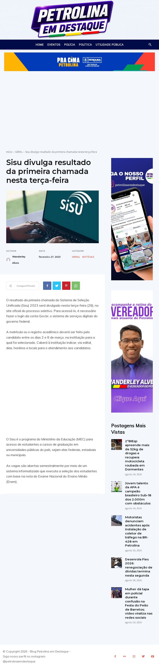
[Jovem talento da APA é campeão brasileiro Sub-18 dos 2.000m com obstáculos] (116, 486)
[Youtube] (152, 656)
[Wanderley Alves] (9, 260)
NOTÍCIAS (88, 257)
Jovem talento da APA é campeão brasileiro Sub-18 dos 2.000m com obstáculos (138, 493)
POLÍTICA (85, 44)
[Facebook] (47, 286)
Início (9, 152)
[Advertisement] (79, 107)
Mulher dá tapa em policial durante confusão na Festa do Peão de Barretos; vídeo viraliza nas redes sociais (138, 603)
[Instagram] (133, 656)
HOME (40, 44)
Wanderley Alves (18, 259)
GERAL (19, 152)
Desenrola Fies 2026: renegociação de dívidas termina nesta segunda (138, 567)
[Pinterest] (66, 286)
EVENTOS (53, 44)
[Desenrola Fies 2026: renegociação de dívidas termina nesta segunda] (116, 562)
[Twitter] (57, 286)
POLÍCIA (69, 44)
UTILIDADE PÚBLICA (110, 44)
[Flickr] (124, 656)
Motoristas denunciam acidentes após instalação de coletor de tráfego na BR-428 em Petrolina (137, 531)
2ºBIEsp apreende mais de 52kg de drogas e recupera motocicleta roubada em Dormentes (137, 455)
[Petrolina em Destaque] (79, 20)
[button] (150, 45)
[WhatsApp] (76, 286)
